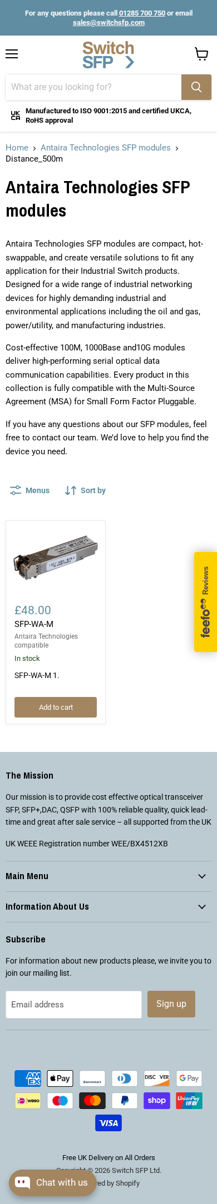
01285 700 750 (142, 13)
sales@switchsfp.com (109, 22)
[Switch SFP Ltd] (108, 55)
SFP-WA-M (33, 624)
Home (17, 148)
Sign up (171, 1004)
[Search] (196, 87)
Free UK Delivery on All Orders (108, 1157)
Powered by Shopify (108, 1183)
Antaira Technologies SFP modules (106, 148)
